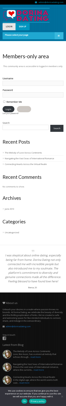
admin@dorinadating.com (50, 2)
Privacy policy (38, 401)
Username (8, 78)
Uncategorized (12, 232)
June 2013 (9, 208)
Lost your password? (11, 113)
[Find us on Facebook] (4, 338)
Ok (24, 401)
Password (8, 90)
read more (35, 357)
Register (24, 109)
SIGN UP (22, 26)
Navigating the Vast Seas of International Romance (29, 158)
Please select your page (16, 34)
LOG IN (9, 26)
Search (6, 122)
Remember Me (14, 101)
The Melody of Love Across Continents (23, 152)
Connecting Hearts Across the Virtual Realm (26, 164)
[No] (62, 396)
